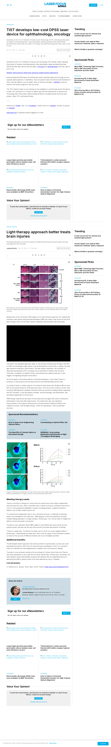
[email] (44, 56)
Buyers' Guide (77, 16)
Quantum (52, 16)
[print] (70, 56)
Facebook (32, 105)
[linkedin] (35, 56)
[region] (39, 209)
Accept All (103, 743)
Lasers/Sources (34, 16)
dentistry (57, 82)
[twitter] (38, 56)
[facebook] (32, 56)
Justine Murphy (12, 259)
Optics (44, 16)
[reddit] (41, 56)
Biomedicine (10, 24)
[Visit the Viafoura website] (66, 213)
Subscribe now (12, 113)
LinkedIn (12, 108)
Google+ (53, 105)
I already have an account (38, 227)
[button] (8, 5)
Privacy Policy (53, 743)
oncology (41, 66)
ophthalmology (53, 66)
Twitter (18, 105)
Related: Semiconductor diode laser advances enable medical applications (32, 73)
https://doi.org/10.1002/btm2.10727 (57, 578)
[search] (11, 5)
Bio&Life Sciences (12, 238)
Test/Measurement (64, 16)
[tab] (11, 205)
